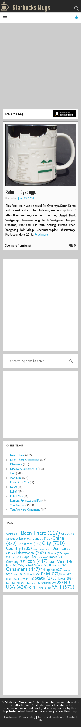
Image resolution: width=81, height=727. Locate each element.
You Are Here (18, 505)
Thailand (22, 582)
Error (15, 557)
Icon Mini (15, 478)
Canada (42, 538)
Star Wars (26, 578)
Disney (54, 553)
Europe (28, 556)
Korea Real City (19, 482)
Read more (41, 234)
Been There (17, 455)
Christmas (29, 543)
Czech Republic (42, 548)
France (56, 557)
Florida (42, 557)
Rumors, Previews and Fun (26, 500)
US (63, 582)
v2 (33, 587)
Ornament (23, 569)
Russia (65, 574)
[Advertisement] (40, 66)
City (53, 543)
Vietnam (44, 587)
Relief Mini (16, 496)
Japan (11, 565)
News (13, 487)
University (48, 582)
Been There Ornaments (24, 460)
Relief (27, 245)
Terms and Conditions (51, 717)
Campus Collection (19, 538)
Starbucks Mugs (31, 8)
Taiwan (65, 578)
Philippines (51, 569)
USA (17, 587)
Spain (11, 578)
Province (17, 574)
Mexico (41, 565)
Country (19, 548)
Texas (10, 582)
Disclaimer (10, 717)
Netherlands (57, 565)
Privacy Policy (27, 717)
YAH (63, 586)
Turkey (36, 582)
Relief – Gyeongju (20, 192)
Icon (12, 473)
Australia (13, 534)
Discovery (16, 464)
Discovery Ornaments (23, 469)
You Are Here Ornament (25, 509)
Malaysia (25, 565)
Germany (16, 561)
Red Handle (32, 574)
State (46, 578)
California (68, 534)
